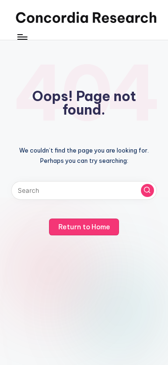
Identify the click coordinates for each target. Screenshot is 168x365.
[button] (147, 190)
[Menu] (22, 37)
